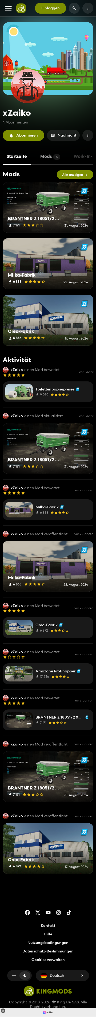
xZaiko (17, 370)
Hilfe (48, 934)
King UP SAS (67, 1002)
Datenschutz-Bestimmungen (48, 951)
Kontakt (48, 925)
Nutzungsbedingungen (48, 942)
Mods (49, 157)
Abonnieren (27, 135)
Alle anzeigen (72, 175)
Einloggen (50, 8)
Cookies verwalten (48, 960)
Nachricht (67, 135)
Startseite (17, 157)
